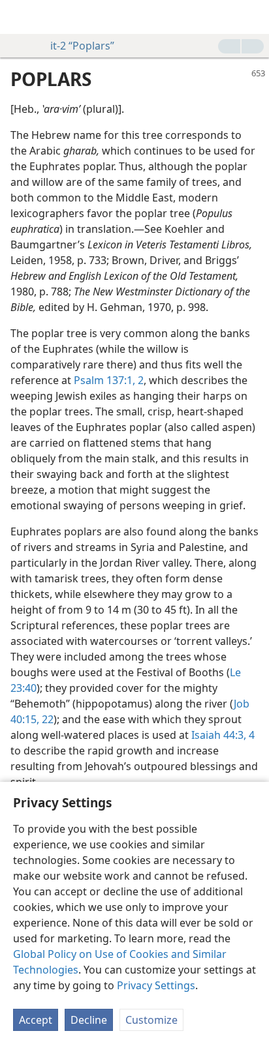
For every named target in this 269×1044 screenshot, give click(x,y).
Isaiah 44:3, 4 (223, 735)
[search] (252, 17)
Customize (151, 1020)
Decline (89, 1020)
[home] (20, 17)
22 (46, 719)
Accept (35, 1020)
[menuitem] (20, 17)
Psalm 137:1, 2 (109, 380)
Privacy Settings (156, 985)
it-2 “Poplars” (82, 45)
